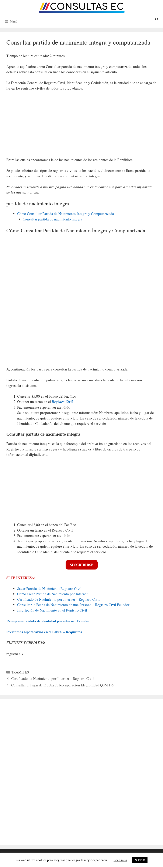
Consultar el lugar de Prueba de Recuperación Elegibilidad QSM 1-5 (62, 685)
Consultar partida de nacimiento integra (52, 219)
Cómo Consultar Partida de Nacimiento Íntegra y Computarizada (65, 213)
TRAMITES (20, 672)
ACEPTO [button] (140, 860)
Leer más (120, 859)
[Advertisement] (81, 126)
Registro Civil (62, 401)
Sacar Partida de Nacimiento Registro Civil (49, 588)
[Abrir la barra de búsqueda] (156, 19)
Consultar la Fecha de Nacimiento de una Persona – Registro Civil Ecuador (73, 604)
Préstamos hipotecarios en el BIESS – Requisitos (44, 631)
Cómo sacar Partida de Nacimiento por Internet (52, 593)
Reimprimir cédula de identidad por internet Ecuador (48, 621)
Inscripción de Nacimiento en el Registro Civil (52, 610)
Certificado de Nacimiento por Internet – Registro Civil (58, 599)
